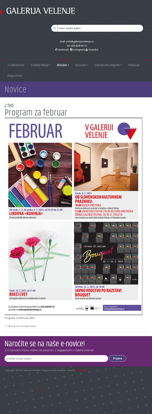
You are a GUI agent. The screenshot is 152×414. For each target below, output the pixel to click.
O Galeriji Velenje (40, 65)
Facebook (63, 49)
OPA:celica (81, 370)
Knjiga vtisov (15, 75)
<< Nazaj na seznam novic (20, 326)
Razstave (81, 65)
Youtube (93, 49)
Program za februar (36, 113)
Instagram (78, 49)
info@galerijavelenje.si (80, 41)
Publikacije (134, 65)
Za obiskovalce (16, 65)
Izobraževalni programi (108, 65)
